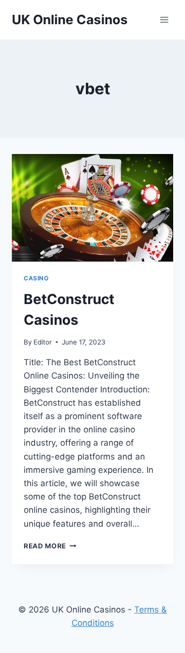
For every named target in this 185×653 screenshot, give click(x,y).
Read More (45, 546)
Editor (43, 342)
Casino (36, 278)
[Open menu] (164, 19)
